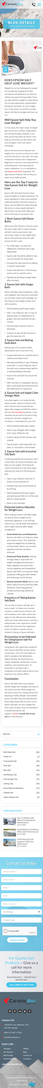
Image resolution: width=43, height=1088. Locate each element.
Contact (15, 713)
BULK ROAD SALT (14, 977)
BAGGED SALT (22, 980)
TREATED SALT (30, 977)
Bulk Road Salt (21, 752)
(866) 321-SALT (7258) (12, 1032)
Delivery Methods (10, 1059)
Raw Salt (21, 770)
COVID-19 (21, 757)
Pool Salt (21, 766)
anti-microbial (17, 412)
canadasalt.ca (21, 1080)
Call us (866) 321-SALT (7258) (21, 985)
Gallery (26, 1049)
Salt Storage (8, 1055)
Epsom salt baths (15, 171)
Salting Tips (21, 784)
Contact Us (27, 1055)
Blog (25, 1052)
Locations (27, 1059)
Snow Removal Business (21, 788)
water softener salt (21, 797)
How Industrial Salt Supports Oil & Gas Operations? (25, 841)
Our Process (8, 1052)
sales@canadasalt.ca (12, 1037)
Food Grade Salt (21, 761)
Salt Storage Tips (21, 779)
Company (7, 1049)
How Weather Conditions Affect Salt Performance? (28, 830)
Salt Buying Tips (21, 775)
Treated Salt (21, 793)
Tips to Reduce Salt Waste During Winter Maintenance (26, 820)
